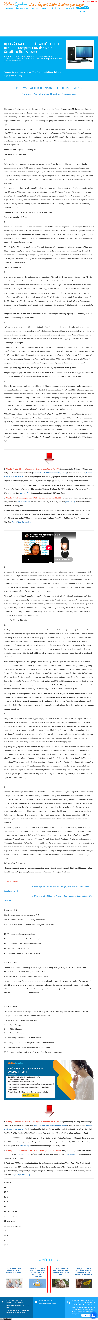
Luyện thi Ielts (30, 56)
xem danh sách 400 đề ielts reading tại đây (50, 473)
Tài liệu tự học (18, 56)
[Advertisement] (49, 22)
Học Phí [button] (45, 8)
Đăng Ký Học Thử (83, 8)
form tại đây (24, 493)
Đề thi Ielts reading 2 (45, 56)
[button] (14, 1270)
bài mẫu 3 (19, 477)
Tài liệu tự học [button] (56, 8)
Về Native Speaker (22, 8)
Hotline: (89, 2)
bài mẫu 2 (10, 477)
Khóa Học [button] (35, 8)
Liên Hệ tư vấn (70, 8)
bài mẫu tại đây (24, 502)
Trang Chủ (9, 8)
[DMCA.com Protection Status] (6, 1319)
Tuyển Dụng (82, 12)
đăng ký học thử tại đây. (21, 522)
